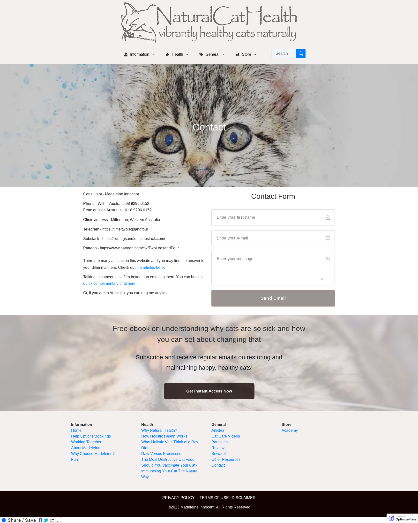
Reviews (218, 448)
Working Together (86, 442)
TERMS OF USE (214, 498)
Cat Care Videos (225, 436)
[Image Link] (209, 22)
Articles (217, 430)
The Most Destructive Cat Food (167, 459)
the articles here (150, 267)
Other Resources (225, 459)
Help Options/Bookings (91, 436)
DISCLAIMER (244, 498)
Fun (74, 459)
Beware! (218, 454)
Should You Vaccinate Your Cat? (169, 465)
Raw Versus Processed (161, 454)
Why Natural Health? (159, 430)
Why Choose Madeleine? (93, 454)
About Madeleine (85, 448)
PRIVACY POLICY (178, 498)
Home (76, 430)
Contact (218, 465)
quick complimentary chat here (109, 283)
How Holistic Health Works (164, 436)
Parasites (219, 442)
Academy (290, 430)
